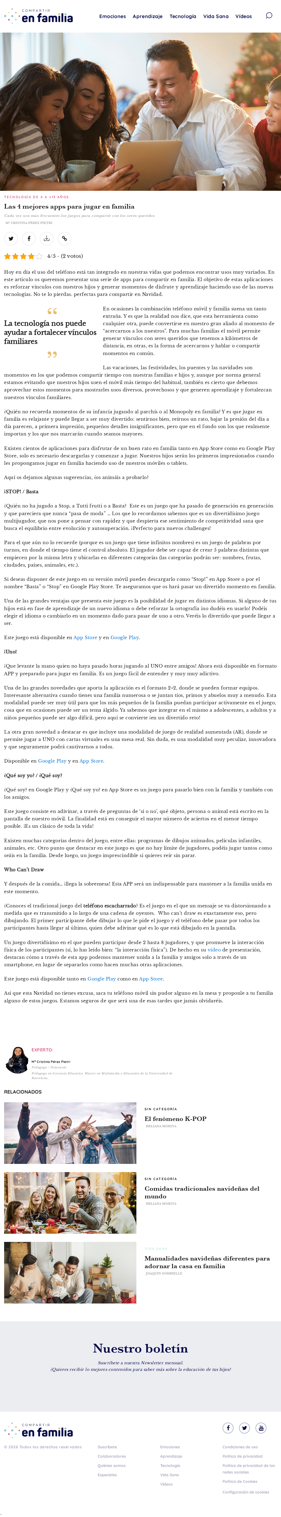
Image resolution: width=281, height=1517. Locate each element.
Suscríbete (107, 1446)
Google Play (125, 637)
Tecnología (183, 16)
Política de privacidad (243, 1456)
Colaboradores (112, 1456)
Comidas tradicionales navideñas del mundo (202, 1192)
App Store (85, 637)
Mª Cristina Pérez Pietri (28, 223)
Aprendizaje (148, 16)
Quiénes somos (112, 1465)
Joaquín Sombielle (164, 1273)
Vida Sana (216, 16)
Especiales (107, 1474)
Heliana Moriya (161, 1126)
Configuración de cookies (246, 1492)
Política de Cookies (240, 1481)
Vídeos (243, 16)
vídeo (214, 950)
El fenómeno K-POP (176, 1119)
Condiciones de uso (240, 1446)
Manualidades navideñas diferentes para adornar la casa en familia (207, 1262)
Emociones (112, 16)
